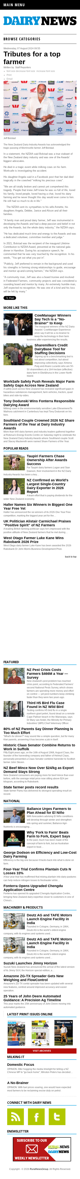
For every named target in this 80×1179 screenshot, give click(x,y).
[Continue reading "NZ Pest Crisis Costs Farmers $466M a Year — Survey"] (14, 676)
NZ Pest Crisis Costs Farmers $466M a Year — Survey (47, 673)
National (11, 801)
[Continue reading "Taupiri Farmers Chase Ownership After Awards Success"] (14, 462)
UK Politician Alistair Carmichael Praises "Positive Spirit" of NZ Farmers (37, 523)
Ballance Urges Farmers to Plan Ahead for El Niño (49, 811)
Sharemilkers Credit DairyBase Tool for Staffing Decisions (51, 349)
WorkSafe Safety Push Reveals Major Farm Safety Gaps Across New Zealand (39, 383)
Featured (11, 662)
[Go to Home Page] (40, 24)
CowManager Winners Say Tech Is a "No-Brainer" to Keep (53, 319)
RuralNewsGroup (39, 1169)
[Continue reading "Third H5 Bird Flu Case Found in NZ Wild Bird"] (14, 709)
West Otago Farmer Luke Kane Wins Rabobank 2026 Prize (33, 540)
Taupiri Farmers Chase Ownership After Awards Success (47, 460)
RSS (15, 1116)
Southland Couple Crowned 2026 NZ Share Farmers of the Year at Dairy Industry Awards (38, 424)
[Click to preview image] (40, 134)
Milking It (15, 1057)
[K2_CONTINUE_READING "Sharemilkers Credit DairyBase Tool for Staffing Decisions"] (18, 364)
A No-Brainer (18, 1083)
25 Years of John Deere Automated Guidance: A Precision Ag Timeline (32, 998)
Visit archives (42, 1050)
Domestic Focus (20, 1065)
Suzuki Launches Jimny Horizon (30, 963)
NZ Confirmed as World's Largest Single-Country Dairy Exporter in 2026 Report (47, 486)
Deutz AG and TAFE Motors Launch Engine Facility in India (49, 919)
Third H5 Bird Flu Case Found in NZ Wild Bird (45, 705)
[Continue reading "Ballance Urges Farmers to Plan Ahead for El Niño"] (14, 815)
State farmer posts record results (30, 787)
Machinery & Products (23, 907)
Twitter (57, 1116)
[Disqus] (40, 609)
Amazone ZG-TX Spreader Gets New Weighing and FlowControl (33, 978)
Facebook (36, 1116)
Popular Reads (15, 448)
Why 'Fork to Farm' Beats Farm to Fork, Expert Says (48, 834)
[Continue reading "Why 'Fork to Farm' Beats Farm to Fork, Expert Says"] (14, 838)
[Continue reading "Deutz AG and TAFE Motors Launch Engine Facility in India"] (14, 921)
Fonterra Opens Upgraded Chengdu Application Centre (33, 888)
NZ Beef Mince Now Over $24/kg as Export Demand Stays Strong (38, 770)
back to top (71, 556)
